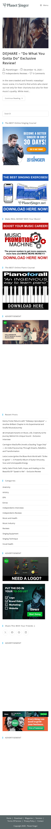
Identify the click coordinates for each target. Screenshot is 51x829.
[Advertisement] (25, 379)
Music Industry (9, 523)
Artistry (6, 492)
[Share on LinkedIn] (26, 632)
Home (9, 818)
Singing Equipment (10, 533)
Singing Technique (10, 538)
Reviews (6, 528)
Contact (40, 821)
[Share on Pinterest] (19, 632)
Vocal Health (8, 544)
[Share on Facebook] (12, 632)
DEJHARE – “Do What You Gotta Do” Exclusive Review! (24, 58)
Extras (5, 502)
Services (39, 818)
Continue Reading (15, 97)
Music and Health (10, 518)
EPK (4, 497)
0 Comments (39, 73)
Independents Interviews (13, 508)
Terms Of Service (14, 821)
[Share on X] (5, 632)
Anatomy (6, 487)
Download (18, 818)
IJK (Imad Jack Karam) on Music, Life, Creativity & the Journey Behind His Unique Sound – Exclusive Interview (24, 436)
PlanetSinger (12, 69)
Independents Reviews (16, 73)
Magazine (29, 818)
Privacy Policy (29, 821)
